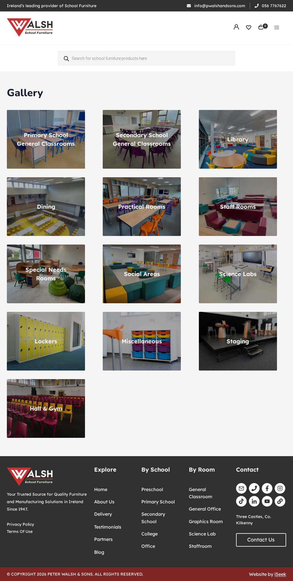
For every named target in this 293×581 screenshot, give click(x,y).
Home (100, 489)
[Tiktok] (241, 501)
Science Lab (202, 534)
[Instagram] (280, 488)
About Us (104, 502)
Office (148, 546)
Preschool (152, 489)
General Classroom (200, 493)
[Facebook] (267, 488)
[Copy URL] (280, 501)
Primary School (158, 502)
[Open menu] (276, 27)
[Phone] (254, 488)
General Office (205, 509)
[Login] (236, 28)
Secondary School (153, 517)
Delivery (103, 514)
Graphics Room (206, 521)
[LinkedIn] (254, 501)
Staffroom (200, 546)
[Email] (241, 488)
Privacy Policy (20, 524)
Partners (103, 539)
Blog (99, 552)
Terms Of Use (20, 531)
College (149, 534)
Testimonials (107, 527)
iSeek (280, 574)
